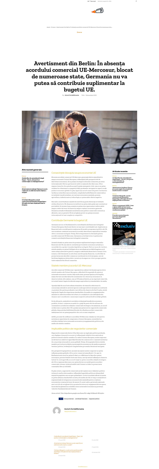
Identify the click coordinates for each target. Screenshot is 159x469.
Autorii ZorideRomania (72, 95)
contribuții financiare (81, 399)
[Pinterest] (79, 102)
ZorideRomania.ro (82, 466)
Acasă (48, 27)
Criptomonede (116, 253)
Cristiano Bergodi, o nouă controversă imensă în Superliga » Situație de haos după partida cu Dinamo (34, 202)
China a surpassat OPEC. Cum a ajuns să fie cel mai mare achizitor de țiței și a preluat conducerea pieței (123, 208)
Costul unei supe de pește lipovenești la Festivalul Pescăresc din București (99, 437)
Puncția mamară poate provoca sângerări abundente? (120, 216)
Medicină (114, 213)
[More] (87, 102)
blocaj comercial (69, 399)
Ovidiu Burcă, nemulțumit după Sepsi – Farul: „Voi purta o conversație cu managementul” (33, 179)
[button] (136, 18)
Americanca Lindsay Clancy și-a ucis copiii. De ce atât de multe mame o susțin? (34, 190)
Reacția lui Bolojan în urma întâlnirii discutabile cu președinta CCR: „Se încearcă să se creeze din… (101, 444)
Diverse (53, 27)
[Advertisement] (79, 46)
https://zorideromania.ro (70, 411)
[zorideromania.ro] (97, 11)
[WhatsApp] (83, 102)
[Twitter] (75, 102)
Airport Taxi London (122, 248)
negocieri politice (94, 399)
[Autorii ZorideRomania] (58, 411)
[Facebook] (136, 1)
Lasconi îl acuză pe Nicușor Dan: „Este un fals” (100, 450)
